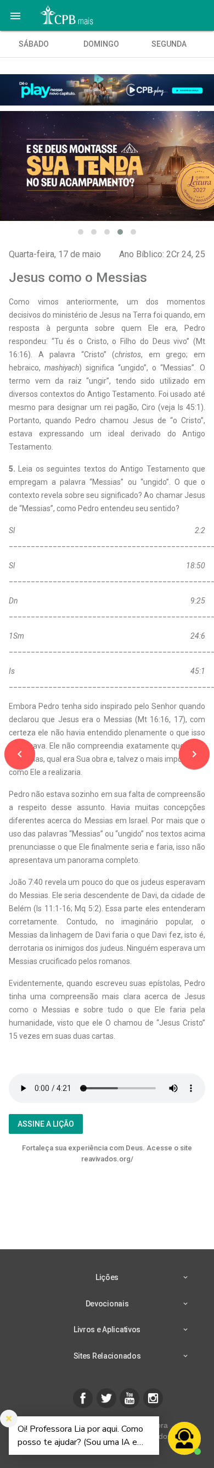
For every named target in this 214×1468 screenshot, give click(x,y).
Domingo (101, 44)
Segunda (169, 44)
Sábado (34, 44)
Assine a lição (46, 1124)
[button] (15, 15)
